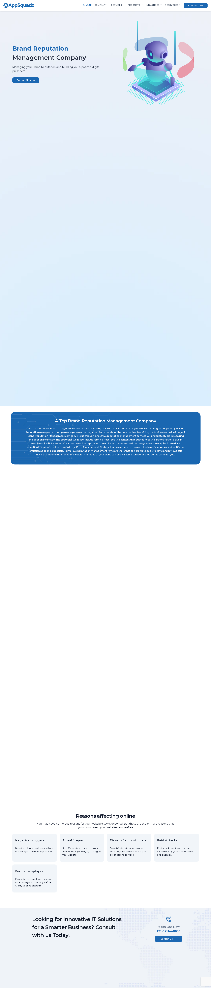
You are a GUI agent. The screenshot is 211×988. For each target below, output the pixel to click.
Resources (171, 5)
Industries (152, 5)
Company (100, 5)
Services (116, 5)
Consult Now (24, 80)
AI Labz (87, 5)
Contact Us (195, 5)
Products (134, 5)
